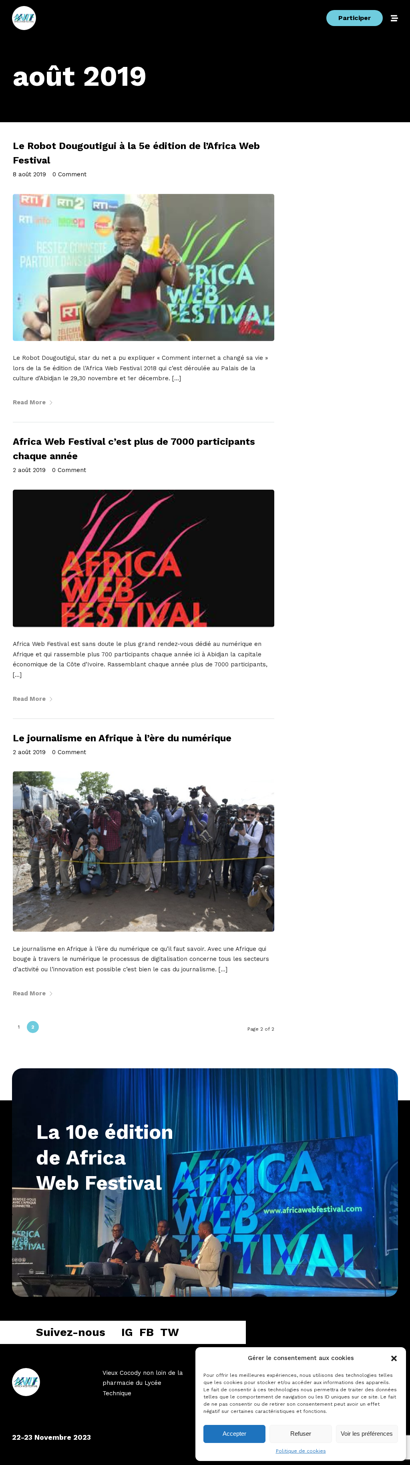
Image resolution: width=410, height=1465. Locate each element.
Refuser (300, 1433)
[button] (394, 1358)
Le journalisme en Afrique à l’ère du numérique (122, 738)
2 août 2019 (29, 470)
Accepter (234, 1433)
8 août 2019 (29, 174)
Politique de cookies (301, 1451)
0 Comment (69, 174)
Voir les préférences (367, 1433)
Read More (29, 402)
